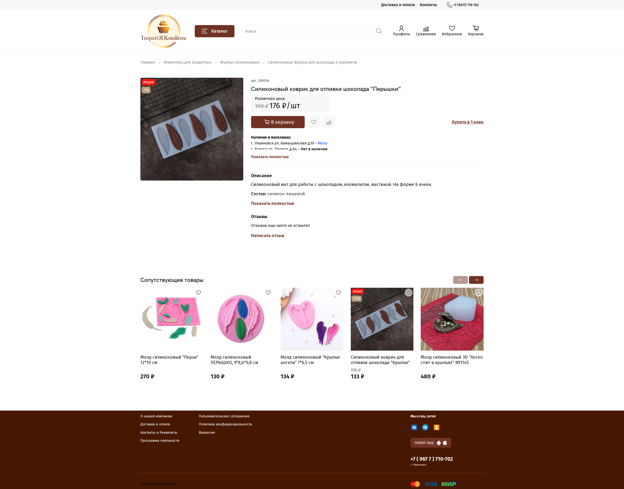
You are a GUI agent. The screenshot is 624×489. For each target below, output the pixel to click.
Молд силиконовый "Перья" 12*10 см (169, 359)
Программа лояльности (159, 441)
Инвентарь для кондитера (187, 62)
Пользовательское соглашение (224, 416)
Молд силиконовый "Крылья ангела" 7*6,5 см (310, 359)
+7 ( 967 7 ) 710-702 (431, 459)
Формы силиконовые (239, 62)
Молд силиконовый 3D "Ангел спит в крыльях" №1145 (452, 359)
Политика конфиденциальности (225, 424)
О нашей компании (156, 416)
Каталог (219, 31)
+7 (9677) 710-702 (466, 5)
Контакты (428, 4)
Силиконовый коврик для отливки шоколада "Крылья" (380, 359)
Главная (147, 62)
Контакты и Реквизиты (158, 433)
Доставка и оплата (398, 4)
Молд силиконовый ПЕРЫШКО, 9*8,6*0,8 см (234, 359)
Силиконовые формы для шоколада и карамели (312, 62)
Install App (426, 442)
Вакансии (207, 433)
